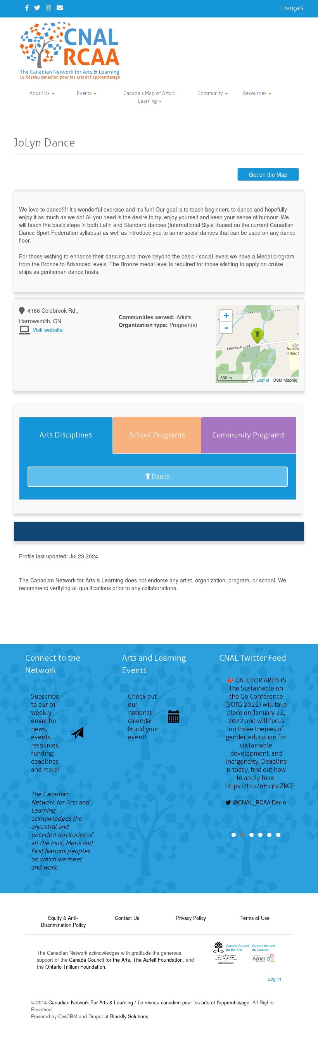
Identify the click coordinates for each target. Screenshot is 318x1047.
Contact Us (127, 917)
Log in (274, 978)
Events (85, 93)
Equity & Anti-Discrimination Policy (63, 921)
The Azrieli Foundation (158, 959)
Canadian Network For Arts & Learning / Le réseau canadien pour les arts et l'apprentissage (148, 1002)
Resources (255, 93)
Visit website (48, 330)
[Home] (72, 50)
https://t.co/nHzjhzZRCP (260, 786)
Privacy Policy (191, 917)
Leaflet (262, 380)
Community (210, 93)
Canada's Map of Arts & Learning (149, 97)
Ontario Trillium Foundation (75, 966)
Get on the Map (268, 174)
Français (292, 8)
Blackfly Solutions (129, 1016)
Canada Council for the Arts (99, 959)
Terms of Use (255, 917)
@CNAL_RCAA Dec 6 (258, 802)
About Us (40, 93)
